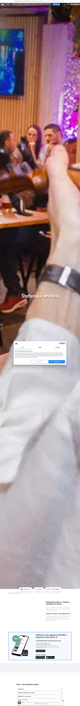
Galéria (40, 589)
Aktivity (8, 4)
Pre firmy (42, 4)
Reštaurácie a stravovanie (24, 696)
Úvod (9, 593)
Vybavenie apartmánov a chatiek (26, 692)
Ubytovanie (20, 4)
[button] (40, 689)
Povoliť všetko (57, 361)
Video (27, 589)
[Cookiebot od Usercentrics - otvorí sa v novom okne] (60, 343)
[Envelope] (64, 4)
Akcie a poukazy (34, 4)
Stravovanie (27, 4)
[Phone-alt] (62, 4)
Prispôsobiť (39, 361)
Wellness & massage (23, 700)
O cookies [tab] (58, 347)
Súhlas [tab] (22, 347)
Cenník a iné (48, 4)
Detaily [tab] (40, 347)
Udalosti (14, 4)
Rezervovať (56, 4)
